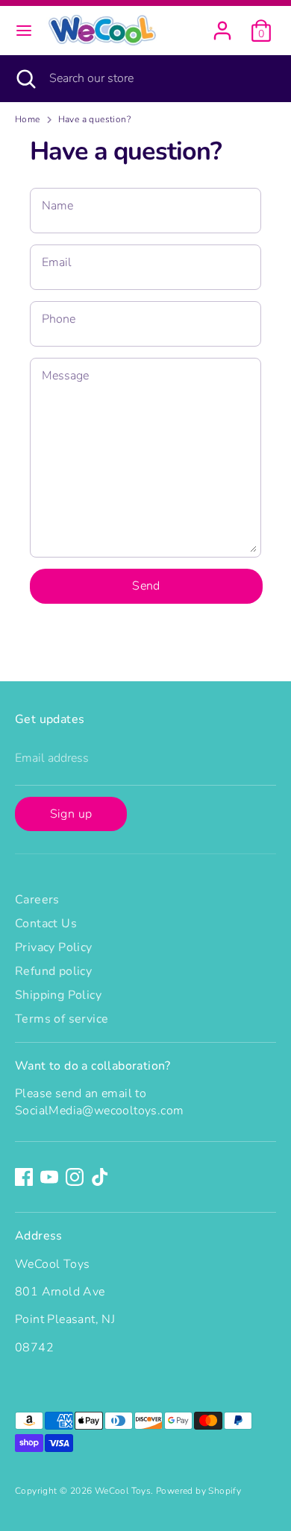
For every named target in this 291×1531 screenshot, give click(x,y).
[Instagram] (75, 1177)
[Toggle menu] (24, 30)
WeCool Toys (123, 1491)
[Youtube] (49, 1177)
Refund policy (53, 971)
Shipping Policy (58, 995)
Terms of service (61, 1019)
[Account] (222, 24)
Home (27, 119)
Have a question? (94, 119)
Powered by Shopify (198, 1491)
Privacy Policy (54, 947)
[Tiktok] (100, 1177)
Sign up (71, 814)
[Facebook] (24, 1177)
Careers (37, 899)
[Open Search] (24, 78)
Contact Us (46, 923)
